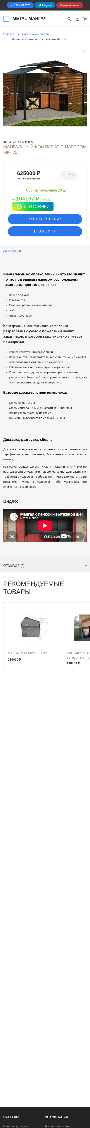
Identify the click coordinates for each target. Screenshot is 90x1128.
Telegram (46, 5)
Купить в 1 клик (45, 219)
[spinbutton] (69, 175)
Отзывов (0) (13, 566)
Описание (12, 251)
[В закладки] (84, 51)
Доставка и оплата (57, 1126)
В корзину (45, 231)
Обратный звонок (70, 5)
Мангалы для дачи (15, 1126)
